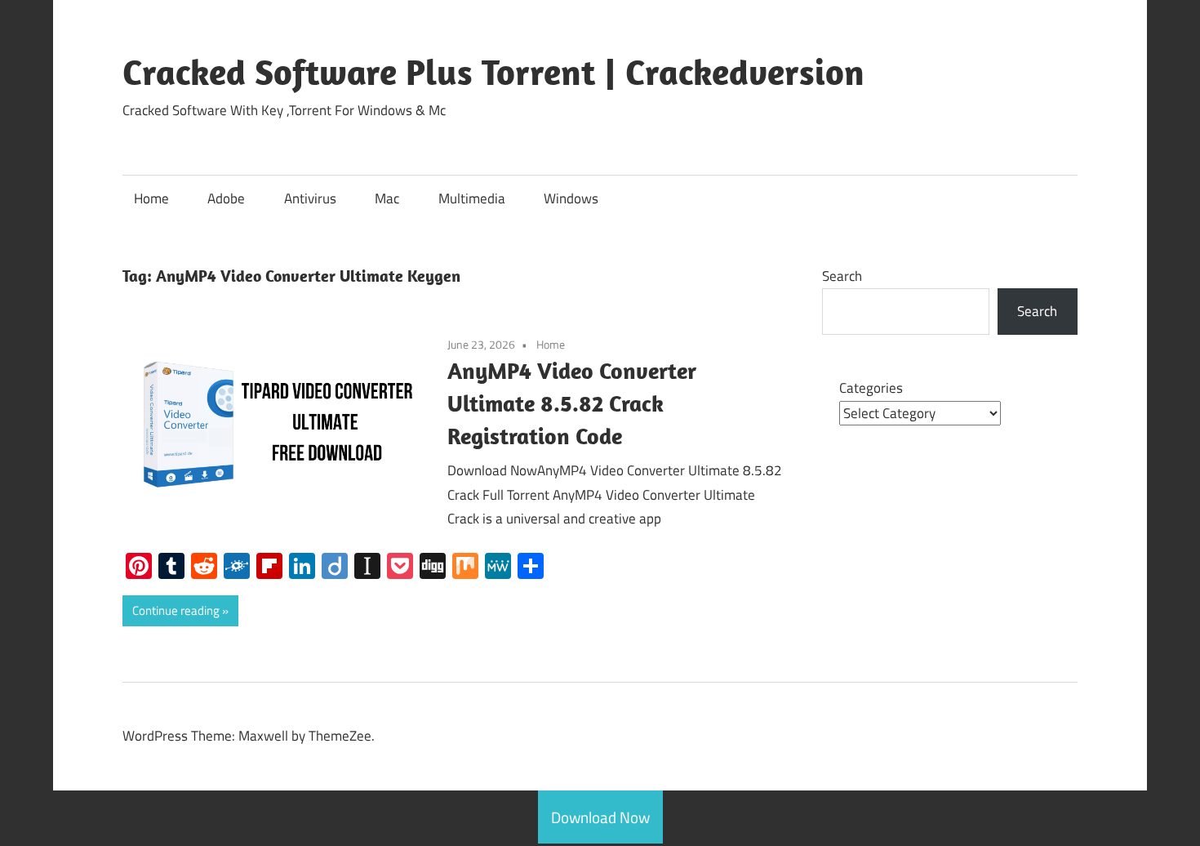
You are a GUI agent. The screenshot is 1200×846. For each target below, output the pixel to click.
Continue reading (176, 610)
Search (842, 276)
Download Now (600, 817)
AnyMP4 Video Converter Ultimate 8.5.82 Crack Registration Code (571, 403)
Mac (387, 198)
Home (151, 198)
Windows (571, 198)
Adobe (226, 198)
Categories (871, 388)
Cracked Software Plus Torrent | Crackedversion (493, 72)
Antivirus (310, 198)
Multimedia (471, 198)
